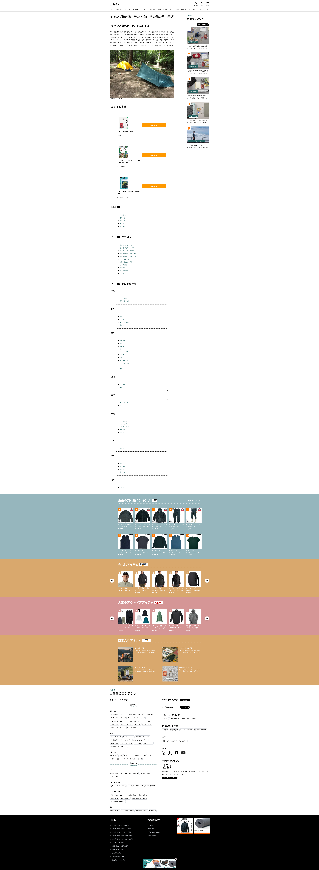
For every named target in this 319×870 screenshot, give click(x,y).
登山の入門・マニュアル (139, 798)
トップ (112, 10)
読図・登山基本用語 (126, 262)
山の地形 (122, 268)
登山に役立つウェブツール (118, 795)
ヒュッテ (122, 430)
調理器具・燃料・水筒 (142, 737)
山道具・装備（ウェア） (127, 248)
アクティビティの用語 (118, 842)
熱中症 (122, 406)
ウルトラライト (125, 301)
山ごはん (122, 226)
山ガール (122, 464)
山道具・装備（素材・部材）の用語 (122, 839)
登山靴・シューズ (128, 737)
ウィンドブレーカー (134, 721)
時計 (120, 756)
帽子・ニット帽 (146, 724)
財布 (144, 756)
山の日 (122, 469)
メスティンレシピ (133, 786)
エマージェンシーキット (140, 740)
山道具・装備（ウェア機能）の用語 (122, 835)
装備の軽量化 (143, 795)
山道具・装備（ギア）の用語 (120, 825)
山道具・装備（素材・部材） (129, 256)
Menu (207, 5)
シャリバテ (123, 355)
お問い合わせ (152, 835)
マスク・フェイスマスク (117, 727)
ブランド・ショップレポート (129, 773)
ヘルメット (138, 743)
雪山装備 (113, 746)
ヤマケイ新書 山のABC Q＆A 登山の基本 (128, 192)
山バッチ (122, 472)
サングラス (113, 756)
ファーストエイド (126, 740)
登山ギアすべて (122, 746)
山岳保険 (122, 341)
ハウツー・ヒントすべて (117, 801)
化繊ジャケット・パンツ (136, 715)
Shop (202, 5)
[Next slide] (207, 581)
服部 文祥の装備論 (141, 811)
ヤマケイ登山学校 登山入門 (126, 131)
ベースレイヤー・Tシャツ (118, 718)
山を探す (165, 730)
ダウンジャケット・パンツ (118, 715)
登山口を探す (174, 730)
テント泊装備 (114, 740)
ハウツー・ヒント (168, 10)
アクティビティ (124, 259)
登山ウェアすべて (132, 727)
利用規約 (151, 828)
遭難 (121, 369)
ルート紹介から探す (186, 730)
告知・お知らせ (174, 719)
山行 (121, 343)
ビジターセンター (125, 427)
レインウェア (149, 715)
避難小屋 (122, 218)
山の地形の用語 (116, 853)
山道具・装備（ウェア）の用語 (121, 828)
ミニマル (122, 448)
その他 (122, 273)
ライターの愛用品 (145, 773)
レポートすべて (115, 777)
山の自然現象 (124, 270)
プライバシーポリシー (155, 832)
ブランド (201, 10)
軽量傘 (119, 759)
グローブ (125, 759)
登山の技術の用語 (117, 849)
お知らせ (183, 10)
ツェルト (122, 221)
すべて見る (184, 700)
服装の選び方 (114, 798)
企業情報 (151, 825)
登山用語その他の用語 (118, 860)
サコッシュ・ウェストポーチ (132, 756)
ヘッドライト (114, 743)
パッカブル (123, 421)
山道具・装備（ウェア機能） (129, 253)
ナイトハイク (124, 403)
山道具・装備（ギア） (127, 245)
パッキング (123, 424)
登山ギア (127, 10)
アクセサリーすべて (136, 759)
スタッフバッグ (148, 743)
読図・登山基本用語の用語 (120, 846)
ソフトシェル (114, 724)
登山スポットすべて (200, 730)
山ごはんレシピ (115, 786)
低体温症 (122, 384)
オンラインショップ (192, 500)
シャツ (130, 718)
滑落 (121, 316)
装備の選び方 (132, 795)
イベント (165, 719)
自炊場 (122, 346)
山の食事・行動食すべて (148, 786)
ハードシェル (147, 721)
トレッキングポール (127, 743)
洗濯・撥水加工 (125, 798)
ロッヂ (122, 488)
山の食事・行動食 (155, 10)
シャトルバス (124, 352)
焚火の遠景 (152, 811)
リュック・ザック (115, 737)
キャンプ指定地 (125, 322)
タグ (208, 10)
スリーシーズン (125, 363)
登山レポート (114, 773)
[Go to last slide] (112, 581)
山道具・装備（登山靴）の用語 (121, 832)
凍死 (121, 387)
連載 (177, 10)
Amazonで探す (154, 125)
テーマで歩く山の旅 (128, 811)
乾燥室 (122, 319)
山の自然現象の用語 (118, 856)
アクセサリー (136, 10)
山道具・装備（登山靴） (127, 251)
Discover (196, 5)
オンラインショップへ (169, 778)
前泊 (121, 366)
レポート (145, 10)
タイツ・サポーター (127, 724)
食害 (121, 357)
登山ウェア (119, 10)
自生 (121, 349)
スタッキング (124, 360)
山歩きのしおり (115, 811)
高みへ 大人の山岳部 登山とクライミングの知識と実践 (129, 161)
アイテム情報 (185, 719)
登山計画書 (123, 215)
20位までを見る (202, 25)
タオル (150, 756)
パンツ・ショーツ (139, 718)
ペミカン (122, 432)
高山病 (122, 325)
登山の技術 (123, 265)
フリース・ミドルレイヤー (118, 721)
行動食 (124, 786)
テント (122, 223)
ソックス (137, 724)
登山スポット (193, 10)
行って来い (123, 298)
